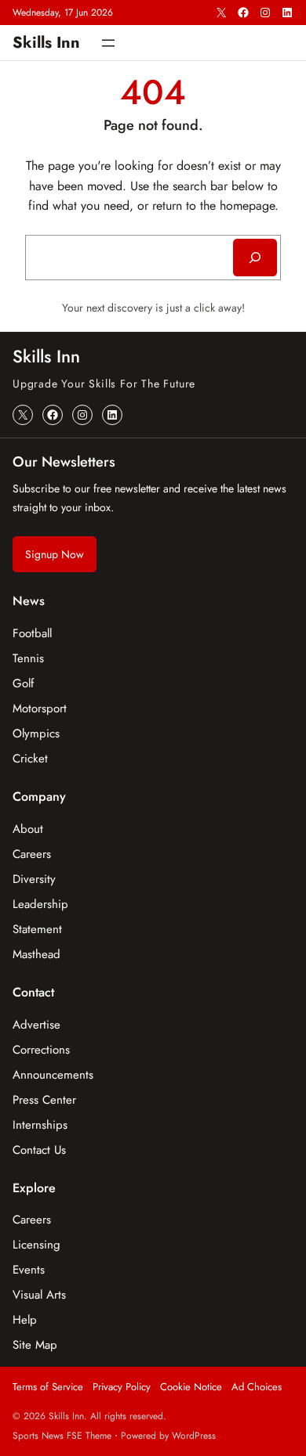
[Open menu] (108, 43)
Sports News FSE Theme (62, 1436)
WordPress (194, 1436)
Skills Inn (46, 42)
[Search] (255, 257)
